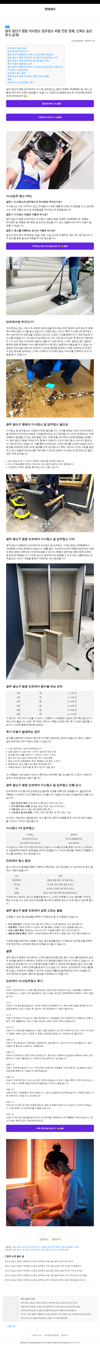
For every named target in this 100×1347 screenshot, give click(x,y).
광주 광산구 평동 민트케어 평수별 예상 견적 (28, 60)
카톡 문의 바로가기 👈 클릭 (50, 117)
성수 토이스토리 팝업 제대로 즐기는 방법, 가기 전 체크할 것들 (44, 1318)
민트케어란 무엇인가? (18, 51)
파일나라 (11, 1326)
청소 (7, 27)
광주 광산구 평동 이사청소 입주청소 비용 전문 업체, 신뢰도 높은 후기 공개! (49, 1303)
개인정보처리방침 (51, 1335)
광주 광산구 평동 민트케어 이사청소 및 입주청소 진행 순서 (35, 66)
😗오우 (56, 1239)
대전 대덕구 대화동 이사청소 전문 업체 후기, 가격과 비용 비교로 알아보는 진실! (50, 1306)
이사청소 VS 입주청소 (18, 70)
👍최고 (43, 1239)
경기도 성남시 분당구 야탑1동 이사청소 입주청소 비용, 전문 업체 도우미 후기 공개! (39, 1261)
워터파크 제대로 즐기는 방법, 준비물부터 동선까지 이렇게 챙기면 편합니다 (49, 1310)
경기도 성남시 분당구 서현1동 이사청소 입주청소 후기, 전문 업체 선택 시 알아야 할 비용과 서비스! (45, 1280)
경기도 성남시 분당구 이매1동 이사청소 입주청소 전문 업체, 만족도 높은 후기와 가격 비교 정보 (44, 1270)
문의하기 (64, 1335)
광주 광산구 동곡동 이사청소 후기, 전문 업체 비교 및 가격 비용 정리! (41, 1250)
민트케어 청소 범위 (17, 73)
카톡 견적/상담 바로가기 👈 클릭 (50, 1128)
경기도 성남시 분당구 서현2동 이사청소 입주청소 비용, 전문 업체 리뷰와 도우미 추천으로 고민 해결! (46, 1275)
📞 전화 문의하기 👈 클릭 (50, 103)
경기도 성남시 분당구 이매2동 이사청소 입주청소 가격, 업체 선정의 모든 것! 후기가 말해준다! (43, 1266)
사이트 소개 (36, 1335)
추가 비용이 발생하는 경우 (20, 63)
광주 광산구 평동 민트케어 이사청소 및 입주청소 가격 (33, 57)
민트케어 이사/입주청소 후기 (21, 82)
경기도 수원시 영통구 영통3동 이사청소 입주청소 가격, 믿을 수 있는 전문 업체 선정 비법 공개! (56, 1314)
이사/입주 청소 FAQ (17, 48)
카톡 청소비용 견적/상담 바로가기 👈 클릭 (50, 246)
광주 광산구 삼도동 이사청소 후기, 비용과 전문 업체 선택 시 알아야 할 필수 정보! (46, 1247)
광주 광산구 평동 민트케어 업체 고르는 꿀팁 (28, 76)
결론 (10, 79)
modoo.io (76, 1342)
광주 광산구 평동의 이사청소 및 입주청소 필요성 (30, 54)
